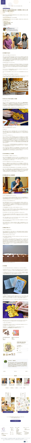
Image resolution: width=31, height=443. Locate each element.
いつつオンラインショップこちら (23, 411)
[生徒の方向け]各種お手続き (19, 432)
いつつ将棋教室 (17, 427)
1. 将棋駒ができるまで (5, 21)
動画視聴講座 (17, 430)
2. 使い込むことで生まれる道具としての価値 (8, 22)
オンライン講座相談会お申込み (19, 434)
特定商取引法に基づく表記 (27, 429)
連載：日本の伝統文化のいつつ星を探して (6, 8)
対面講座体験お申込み (18, 433)
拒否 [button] (26, 441)
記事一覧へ (15, 371)
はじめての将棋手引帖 (27, 433)
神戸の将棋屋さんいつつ (11, 327)
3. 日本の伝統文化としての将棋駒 (6, 23)
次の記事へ (26, 371)
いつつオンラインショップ (27, 427)
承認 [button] (24, 441)
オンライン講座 (17, 429)
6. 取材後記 (4, 25)
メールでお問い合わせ (15, 420)
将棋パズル (12, 429)
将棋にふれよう (12, 430)
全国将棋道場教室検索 (27, 432)
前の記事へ (4, 371)
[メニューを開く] (29, 2)
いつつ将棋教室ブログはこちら (8, 411)
